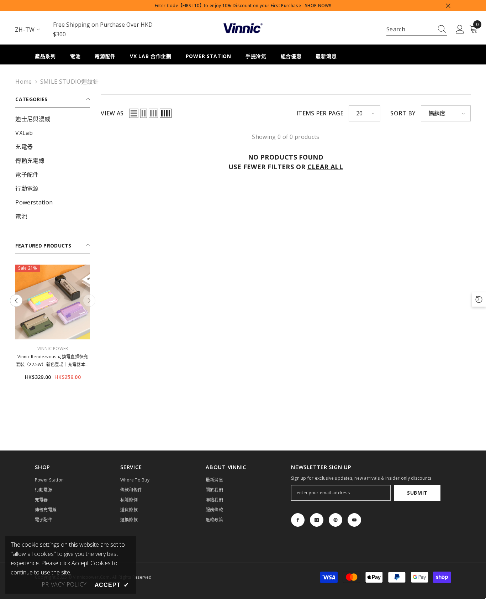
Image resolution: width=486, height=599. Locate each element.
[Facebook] (298, 520)
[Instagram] (316, 520)
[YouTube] (354, 520)
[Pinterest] (335, 520)
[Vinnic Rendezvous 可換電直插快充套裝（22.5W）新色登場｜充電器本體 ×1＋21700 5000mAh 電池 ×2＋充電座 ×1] (52, 302)
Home (23, 81)
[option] (52, 325)
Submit (417, 492)
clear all (325, 166)
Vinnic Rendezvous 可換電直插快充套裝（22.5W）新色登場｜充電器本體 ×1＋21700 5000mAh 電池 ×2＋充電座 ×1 (53, 361)
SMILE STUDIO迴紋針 (69, 81)
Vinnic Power (52, 348)
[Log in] (460, 29)
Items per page (319, 113)
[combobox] (409, 29)
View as (112, 113)
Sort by (402, 113)
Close (448, 5)
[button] (16, 301)
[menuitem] (52, 119)
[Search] (416, 30)
